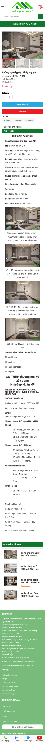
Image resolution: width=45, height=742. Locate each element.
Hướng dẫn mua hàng (9, 675)
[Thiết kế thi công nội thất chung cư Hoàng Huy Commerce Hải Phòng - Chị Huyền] (10, 581)
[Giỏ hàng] (41, 6)
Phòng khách (11, 357)
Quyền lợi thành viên (9, 682)
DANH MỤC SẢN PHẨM (25, 24)
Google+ (30, 120)
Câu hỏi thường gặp (9, 694)
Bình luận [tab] (9, 131)
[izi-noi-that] (22, 7)
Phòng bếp (10, 362)
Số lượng (5, 93)
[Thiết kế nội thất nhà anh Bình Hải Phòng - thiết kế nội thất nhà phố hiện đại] (10, 568)
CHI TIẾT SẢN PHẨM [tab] (13, 127)
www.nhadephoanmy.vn (23, 408)
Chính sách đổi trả (8, 690)
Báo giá (4, 679)
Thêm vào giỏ (22, 105)
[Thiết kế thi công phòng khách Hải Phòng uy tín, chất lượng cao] (10, 595)
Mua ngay (23, 111)
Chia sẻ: (5, 117)
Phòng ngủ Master (13, 367)
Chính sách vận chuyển (10, 686)
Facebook (18, 120)
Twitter (7, 120)
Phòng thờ (9, 372)
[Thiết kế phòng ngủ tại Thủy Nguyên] (10, 554)
